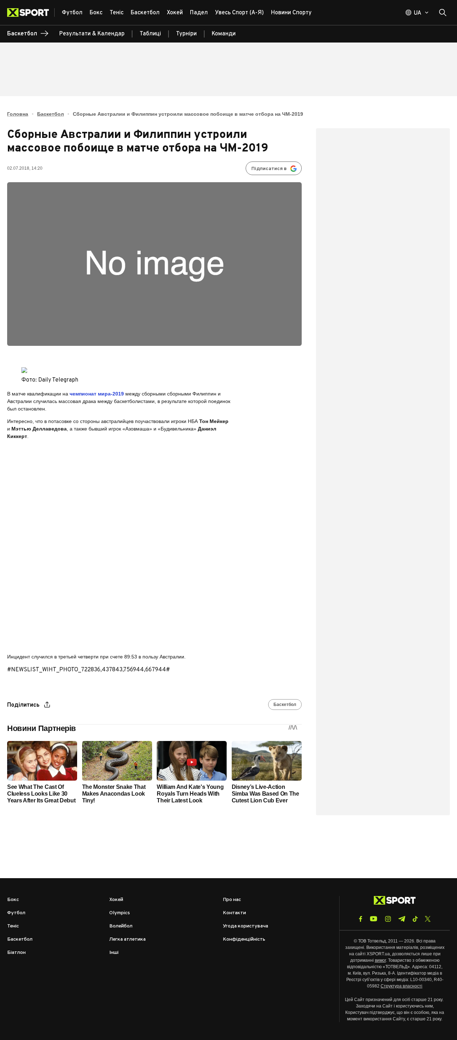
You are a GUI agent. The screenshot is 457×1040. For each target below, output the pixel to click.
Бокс (13, 900)
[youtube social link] (374, 919)
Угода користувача (245, 926)
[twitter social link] (428, 919)
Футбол (16, 913)
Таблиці (150, 34)
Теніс (13, 926)
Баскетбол (50, 114)
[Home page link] (31, 12)
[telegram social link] (401, 919)
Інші (114, 953)
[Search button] (443, 12)
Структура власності (401, 986)
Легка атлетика (127, 939)
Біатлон (16, 953)
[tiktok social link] (415, 919)
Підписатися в (269, 169)
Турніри (186, 34)
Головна (17, 114)
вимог (380, 960)
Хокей (116, 900)
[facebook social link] (360, 919)
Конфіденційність (244, 939)
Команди (224, 34)
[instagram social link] (388, 919)
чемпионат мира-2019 (97, 394)
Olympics (119, 913)
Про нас (232, 900)
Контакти (234, 913)
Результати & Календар (92, 34)
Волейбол (120, 926)
